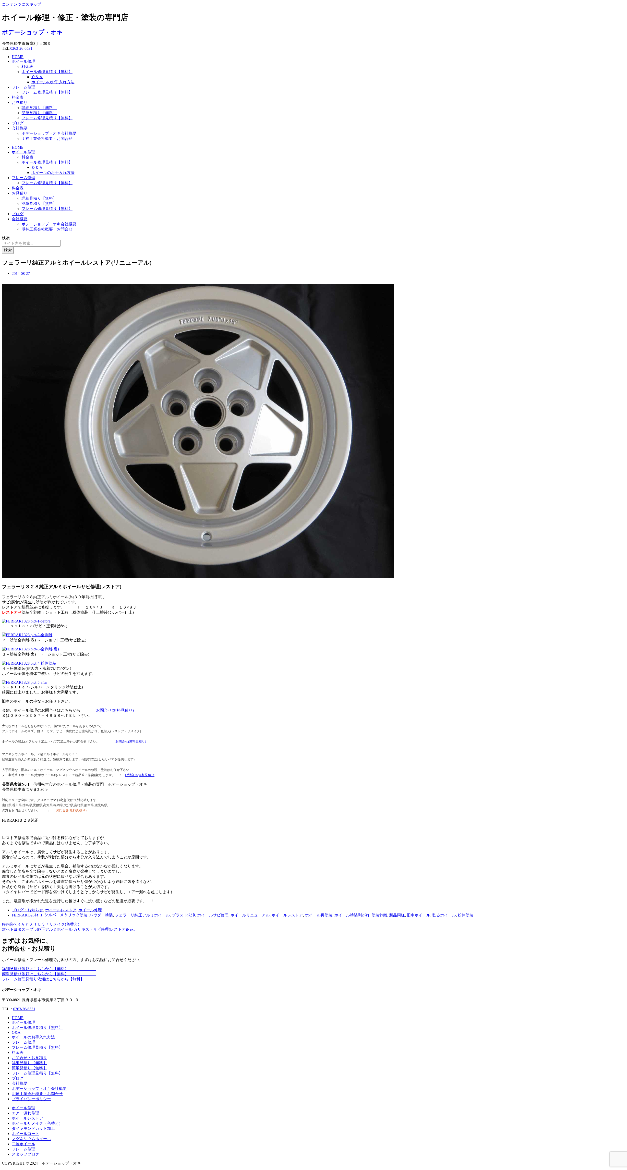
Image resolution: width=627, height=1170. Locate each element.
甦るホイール (444, 915)
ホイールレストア (60, 910)
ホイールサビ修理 (213, 915)
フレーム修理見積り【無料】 (47, 92)
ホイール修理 (23, 61)
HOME (18, 57)
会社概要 (19, 128)
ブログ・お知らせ (27, 910)
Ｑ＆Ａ (37, 77)
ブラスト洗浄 (183, 915)
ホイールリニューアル (250, 915)
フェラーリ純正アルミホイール (142, 915)
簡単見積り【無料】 (39, 113)
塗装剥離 (379, 915)
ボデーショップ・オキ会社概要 (49, 133)
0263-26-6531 (21, 48)
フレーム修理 (23, 87)
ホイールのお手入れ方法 (52, 82)
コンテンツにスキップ (21, 4)
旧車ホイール (418, 915)
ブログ (18, 123)
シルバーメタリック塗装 (65, 915)
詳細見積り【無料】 (39, 108)
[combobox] (31, 243)
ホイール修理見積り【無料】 (47, 72)
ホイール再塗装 (318, 915)
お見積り (19, 102)
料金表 (27, 66)
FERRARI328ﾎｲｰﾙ (27, 915)
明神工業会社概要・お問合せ (47, 138)
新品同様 (397, 915)
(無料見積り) (123, 710)
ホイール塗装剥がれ (352, 915)
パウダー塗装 (101, 915)
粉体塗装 (465, 915)
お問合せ (104, 710)
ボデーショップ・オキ (32, 32)
